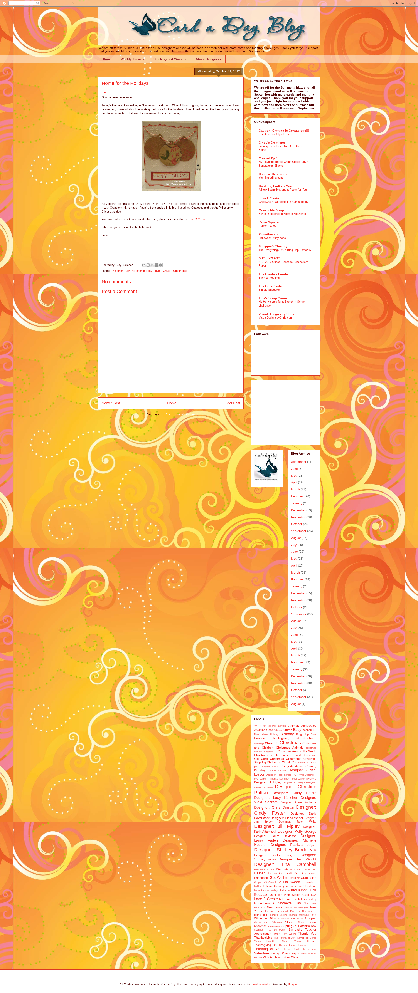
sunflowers (280, 929)
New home (274, 907)
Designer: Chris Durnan (274, 807)
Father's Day (296, 873)
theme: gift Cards (306, 937)
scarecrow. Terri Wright (290, 918)
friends (312, 873)
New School (290, 907)
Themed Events (288, 945)
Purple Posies (267, 225)
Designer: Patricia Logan (293, 845)
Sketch (290, 922)
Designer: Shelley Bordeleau (285, 849)
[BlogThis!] (148, 265)
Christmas (290, 742)
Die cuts (282, 869)
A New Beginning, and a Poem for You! (283, 189)
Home (107, 59)
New (306, 903)
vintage (275, 953)
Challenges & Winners (169, 59)
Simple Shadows (269, 289)
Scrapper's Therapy (273, 246)
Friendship (261, 877)
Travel (288, 949)
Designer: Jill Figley (277, 826)
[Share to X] (152, 265)
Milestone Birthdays (293, 899)
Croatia (282, 770)
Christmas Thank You (282, 762)
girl (298, 878)
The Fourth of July (284, 937)
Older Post (232, 403)
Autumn (286, 729)
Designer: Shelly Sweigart (275, 855)
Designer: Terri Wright (297, 859)
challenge (259, 743)
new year (303, 907)
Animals (293, 725)
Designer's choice (264, 869)
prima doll (261, 914)
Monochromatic (264, 903)
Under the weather (305, 949)
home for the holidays (266, 890)
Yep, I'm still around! (271, 177)
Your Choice (292, 957)
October (296, 524)
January (296, 503)
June (294, 468)
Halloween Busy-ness (272, 238)
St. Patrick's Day (304, 926)
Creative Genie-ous (273, 174)
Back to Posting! (269, 277)
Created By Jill (269, 158)
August (296, 538)
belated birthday (270, 734)
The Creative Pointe (273, 274)
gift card (290, 877)
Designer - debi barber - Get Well (285, 774)
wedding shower (307, 953)
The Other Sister (271, 286)
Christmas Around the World (297, 751)
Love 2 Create (197, 219)
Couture (272, 770)
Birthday (287, 734)
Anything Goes (263, 729)
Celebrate (309, 738)
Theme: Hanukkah (265, 941)
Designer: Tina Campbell (285, 864)
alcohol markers (277, 726)
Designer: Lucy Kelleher (127, 270)
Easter (259, 873)
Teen (277, 933)
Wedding (289, 953)
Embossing (275, 873)
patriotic (285, 911)
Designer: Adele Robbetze (298, 802)
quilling (283, 915)
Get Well (277, 878)
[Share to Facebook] (156, 265)
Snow (312, 922)
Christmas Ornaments (286, 758)
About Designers (208, 59)
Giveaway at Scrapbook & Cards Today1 (284, 201)
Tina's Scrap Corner (273, 298)
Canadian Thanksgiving (271, 738)
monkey (312, 899)
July (294, 545)
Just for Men (280, 894)
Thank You (307, 933)
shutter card (261, 922)
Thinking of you (307, 945)
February (297, 496)
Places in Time (298, 911)
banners (308, 729)
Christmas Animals (289, 747)
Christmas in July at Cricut (275, 134)
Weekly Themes (132, 59)
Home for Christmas (302, 886)
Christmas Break (266, 755)
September (298, 461)
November (298, 517)
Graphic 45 (274, 882)
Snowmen (260, 926)
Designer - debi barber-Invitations (297, 778)
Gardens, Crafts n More (276, 186)
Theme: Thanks (292, 941)
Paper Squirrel (269, 222)
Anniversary (308, 725)
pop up (312, 911)
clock (275, 766)
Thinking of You (267, 949)
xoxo (280, 957)
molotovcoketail (261, 984)
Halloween (291, 882)
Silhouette (277, 922)
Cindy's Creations (272, 142)
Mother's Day (289, 903)
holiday (147, 270)
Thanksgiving (263, 937)
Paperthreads (268, 234)
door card (296, 869)
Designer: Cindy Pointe (294, 793)
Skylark (302, 922)
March (295, 489)
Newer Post (111, 403)
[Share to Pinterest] (160, 265)
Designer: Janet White (297, 821)
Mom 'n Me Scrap (271, 210)
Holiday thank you (275, 886)
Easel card (310, 869)
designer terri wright (294, 782)
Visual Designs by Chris (276, 314)
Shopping (310, 918)
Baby (297, 730)
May (294, 475)
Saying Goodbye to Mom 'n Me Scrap (282, 213)
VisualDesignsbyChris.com (276, 317)
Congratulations (292, 766)
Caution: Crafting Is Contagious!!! (284, 130)
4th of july (260, 726)
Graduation (308, 877)
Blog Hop (302, 734)
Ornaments (180, 270)
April (294, 482)
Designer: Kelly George (297, 831)
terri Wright (289, 934)
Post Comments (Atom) (180, 414)
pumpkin (274, 915)
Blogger (292, 984)
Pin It (105, 92)
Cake (313, 734)
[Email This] (144, 265)
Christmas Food (290, 755)
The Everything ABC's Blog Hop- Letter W (285, 250)
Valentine (261, 953)
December (298, 510)
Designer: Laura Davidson (275, 836)
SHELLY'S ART (269, 258)
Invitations (299, 890)
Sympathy (295, 929)
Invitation (285, 890)
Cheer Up (271, 743)
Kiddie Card (300, 894)
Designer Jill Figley (267, 782)
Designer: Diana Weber (287, 818)
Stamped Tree (262, 929)
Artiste (277, 730)
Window (258, 957)
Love (313, 895)
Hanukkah (309, 882)
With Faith (270, 957)
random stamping (299, 915)
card (296, 738)
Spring (287, 926)
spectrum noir (275, 926)
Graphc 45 (260, 882)
